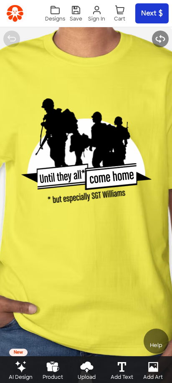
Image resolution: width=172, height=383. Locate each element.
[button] (76, 13)
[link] (15, 13)
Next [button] (149, 13)
